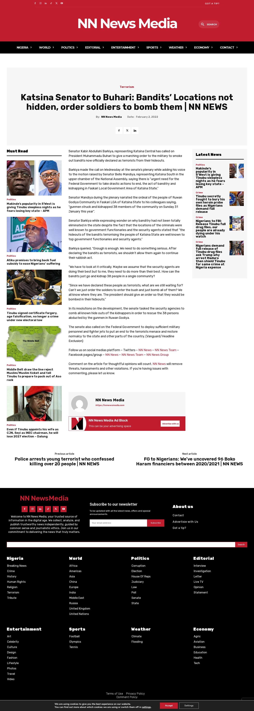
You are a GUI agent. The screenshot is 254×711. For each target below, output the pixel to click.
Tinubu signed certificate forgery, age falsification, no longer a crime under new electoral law (32, 316)
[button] (209, 24)
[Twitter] (56, 3)
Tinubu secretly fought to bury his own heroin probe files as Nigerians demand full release (210, 204)
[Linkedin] (46, 3)
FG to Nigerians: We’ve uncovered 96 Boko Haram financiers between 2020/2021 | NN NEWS (189, 462)
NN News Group (157, 355)
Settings (189, 705)
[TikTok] (51, 3)
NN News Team (165, 350)
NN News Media (111, 116)
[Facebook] (35, 3)
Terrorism (127, 87)
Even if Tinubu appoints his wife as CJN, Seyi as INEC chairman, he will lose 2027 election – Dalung (33, 433)
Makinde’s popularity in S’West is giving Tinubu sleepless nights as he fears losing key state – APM (34, 207)
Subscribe (156, 523)
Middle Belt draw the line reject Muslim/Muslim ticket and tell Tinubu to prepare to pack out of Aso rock (34, 375)
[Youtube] (62, 3)
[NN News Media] (81, 403)
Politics (11, 199)
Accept (169, 705)
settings (146, 707)
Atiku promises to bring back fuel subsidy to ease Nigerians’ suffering (33, 261)
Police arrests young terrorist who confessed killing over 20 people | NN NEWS (64, 462)
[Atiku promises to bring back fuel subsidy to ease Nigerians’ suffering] (34, 234)
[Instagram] (40, 3)
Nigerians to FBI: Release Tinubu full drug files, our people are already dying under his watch (211, 228)
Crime (199, 192)
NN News (145, 350)
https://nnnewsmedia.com (109, 405)
